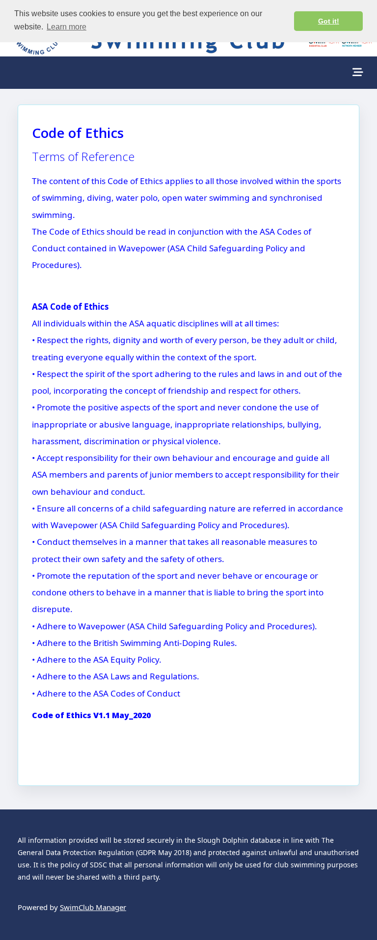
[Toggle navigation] (358, 72)
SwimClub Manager (93, 907)
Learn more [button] (66, 27)
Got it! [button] (328, 21)
